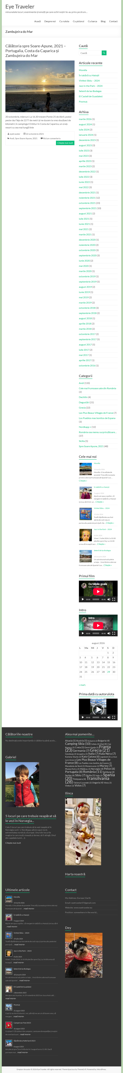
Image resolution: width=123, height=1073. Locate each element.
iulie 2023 (84, 150)
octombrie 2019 (87, 276)
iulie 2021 (84, 218)
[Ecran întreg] (113, 599)
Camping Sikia (77, 744)
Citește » (83, 480)
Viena (108, 782)
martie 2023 (85, 166)
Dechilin (83, 397)
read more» (29, 908)
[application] (98, 591)
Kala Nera (107, 753)
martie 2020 (85, 271)
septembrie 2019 (87, 281)
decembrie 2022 (87, 171)
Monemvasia (92, 766)
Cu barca (92, 21)
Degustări (84, 402)
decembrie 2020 (87, 239)
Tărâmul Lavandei (82, 782)
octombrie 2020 (87, 250)
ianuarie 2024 (86, 134)
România (92, 772)
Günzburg (70, 754)
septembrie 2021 (87, 208)
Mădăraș (85, 769)
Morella (83, 70)
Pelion (109, 768)
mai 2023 (83, 155)
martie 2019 (85, 302)
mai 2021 (83, 229)
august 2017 (85, 344)
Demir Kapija (92, 747)
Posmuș (83, 101)
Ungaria (97, 782)
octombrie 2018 (87, 307)
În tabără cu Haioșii (89, 75)
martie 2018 (85, 328)
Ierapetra (82, 754)
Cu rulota (64, 21)
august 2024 (85, 124)
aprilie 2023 (85, 161)
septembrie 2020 (87, 255)
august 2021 (85, 213)
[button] (98, 710)
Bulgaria (104, 740)
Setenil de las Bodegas (90, 91)
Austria (81, 740)
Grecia (82, 407)
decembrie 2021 (87, 192)
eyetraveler (15, 134)
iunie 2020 (84, 260)
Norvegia (97, 768)
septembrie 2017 (87, 339)
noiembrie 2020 (87, 244)
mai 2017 (83, 355)
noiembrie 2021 (87, 197)
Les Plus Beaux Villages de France (96, 412)
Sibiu (80, 775)
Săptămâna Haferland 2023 (24, 1041)
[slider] (96, 717)
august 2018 (85, 318)
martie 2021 (85, 234)
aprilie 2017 (85, 360)
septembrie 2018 (87, 313)
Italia (93, 753)
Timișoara (79, 779)
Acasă (37, 21)
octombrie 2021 (87, 202)
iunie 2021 (84, 223)
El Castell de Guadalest (91, 96)
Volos (80, 785)
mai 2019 (83, 297)
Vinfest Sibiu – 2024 (89, 80)
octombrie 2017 (87, 334)
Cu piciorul (78, 21)
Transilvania (87, 780)
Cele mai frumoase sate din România (97, 388)
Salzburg (109, 772)
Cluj (103, 744)
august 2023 (85, 145)
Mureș (106, 765)
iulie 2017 (84, 349)
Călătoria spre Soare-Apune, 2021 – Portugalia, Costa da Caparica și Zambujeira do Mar (35, 50)
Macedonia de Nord (75, 766)
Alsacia (70, 740)
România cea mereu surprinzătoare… (98, 432)
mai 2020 (83, 265)
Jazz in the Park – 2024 (90, 85)
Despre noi (50, 21)
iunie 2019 (84, 292)
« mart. (82, 684)
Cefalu (95, 744)
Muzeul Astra (72, 769)
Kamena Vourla (73, 757)
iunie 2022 (84, 182)
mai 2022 (83, 187)
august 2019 (85, 286)
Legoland (105, 757)
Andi (12, 138)
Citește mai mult (65, 143)
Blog (103, 21)
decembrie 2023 (87, 140)
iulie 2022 (84, 176)
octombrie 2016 (87, 365)
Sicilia (82, 441)
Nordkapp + (85, 426)
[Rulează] (82, 599)
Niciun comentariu (52, 138)
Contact (113, 21)
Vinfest (69, 785)
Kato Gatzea (90, 756)
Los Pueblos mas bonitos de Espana (97, 418)
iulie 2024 (84, 129)
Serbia (70, 775)
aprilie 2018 (85, 323)
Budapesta (93, 741)
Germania (81, 750)
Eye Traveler (19, 6)
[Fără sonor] (108, 599)
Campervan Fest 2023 (22, 1023)
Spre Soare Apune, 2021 (26, 138)
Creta (79, 747)
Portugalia (74, 771)
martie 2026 (85, 119)
